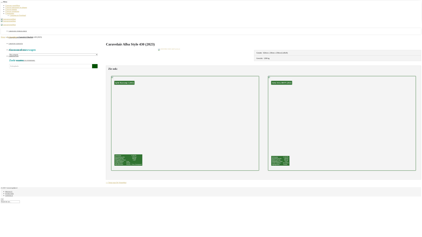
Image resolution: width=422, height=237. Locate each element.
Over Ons (9, 193)
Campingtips (9, 13)
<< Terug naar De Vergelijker (116, 183)
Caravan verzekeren (12, 11)
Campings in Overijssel (18, 15)
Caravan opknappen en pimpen (16, 7)
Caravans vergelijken (12, 5)
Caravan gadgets (11, 9)
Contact (9, 195)
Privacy (9, 191)
